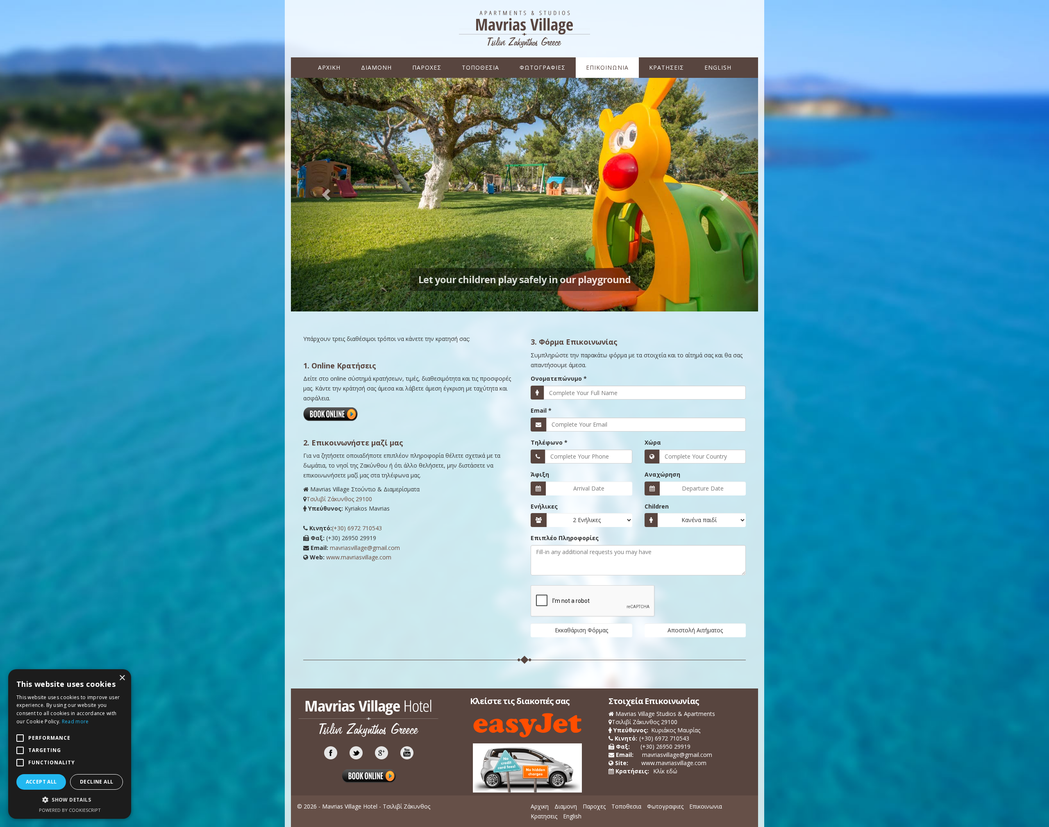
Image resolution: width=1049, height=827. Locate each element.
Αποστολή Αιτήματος (695, 630)
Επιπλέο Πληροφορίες (565, 538)
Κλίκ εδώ (659, 771)
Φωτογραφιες (542, 67)
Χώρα (653, 442)
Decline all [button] (96, 781)
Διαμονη (376, 67)
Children (657, 506)
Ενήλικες (544, 506)
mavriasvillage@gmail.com (365, 548)
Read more (75, 721)
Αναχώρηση (662, 474)
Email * (541, 410)
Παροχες (426, 67)
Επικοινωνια (607, 67)
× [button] (122, 678)
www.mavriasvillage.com (358, 557)
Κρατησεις (666, 67)
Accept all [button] (41, 781)
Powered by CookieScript (70, 810)
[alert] (69, 744)
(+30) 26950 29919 (665, 746)
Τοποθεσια (480, 67)
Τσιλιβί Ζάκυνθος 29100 (339, 499)
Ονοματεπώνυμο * (559, 378)
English (717, 67)
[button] (69, 800)
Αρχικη (329, 67)
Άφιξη (540, 474)
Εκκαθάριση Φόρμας (581, 630)
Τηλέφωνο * (549, 442)
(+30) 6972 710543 (357, 528)
